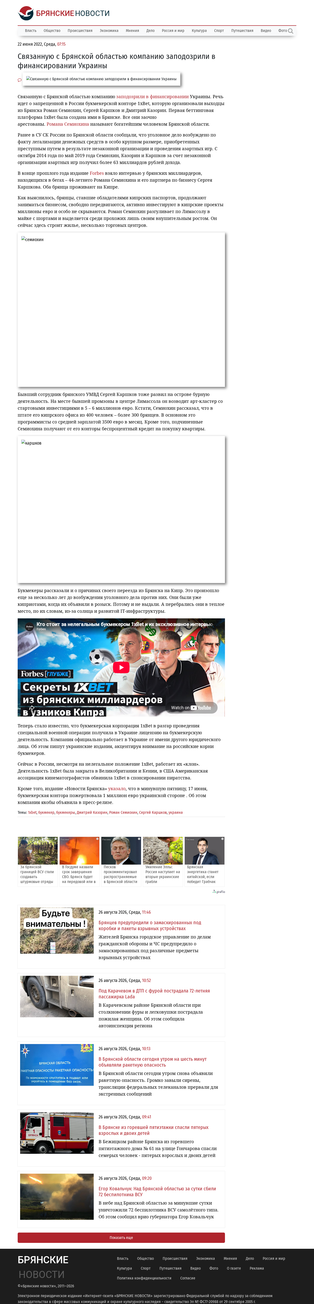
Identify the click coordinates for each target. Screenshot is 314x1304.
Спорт (219, 30)
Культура (199, 30)
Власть (30, 30)
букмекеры (65, 812)
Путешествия (242, 30)
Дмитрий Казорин (92, 812)
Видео (266, 30)
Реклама (257, 1268)
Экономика (109, 30)
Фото (213, 1268)
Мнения (132, 30)
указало (117, 788)
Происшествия (80, 30)
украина (176, 812)
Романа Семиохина (68, 124)
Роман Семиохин (123, 812)
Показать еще (121, 1237)
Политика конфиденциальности (144, 1278)
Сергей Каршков (153, 812)
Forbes (97, 173)
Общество (52, 30)
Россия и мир (173, 30)
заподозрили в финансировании (152, 96)
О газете (234, 1268)
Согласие (187, 1278)
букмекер (46, 812)
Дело (150, 30)
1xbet (32, 812)
